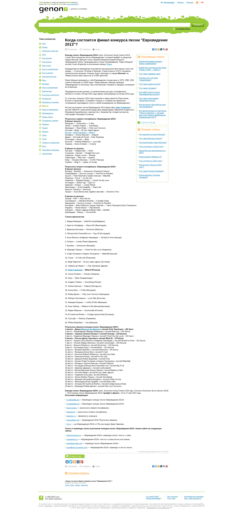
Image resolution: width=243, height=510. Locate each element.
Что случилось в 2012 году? (151, 146)
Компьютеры (47, 91)
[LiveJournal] (164, 49)
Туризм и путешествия (50, 143)
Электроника (47, 154)
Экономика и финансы (50, 150)
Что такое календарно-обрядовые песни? (149, 99)
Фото (44, 146)
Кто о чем (171, 498)
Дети (44, 55)
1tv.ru (68, 424)
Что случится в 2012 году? (150, 161)
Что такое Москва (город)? (150, 138)
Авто (44, 44)
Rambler (77, 485)
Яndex (72, 485)
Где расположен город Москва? (153, 142)
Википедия (84, 485)
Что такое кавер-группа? (149, 84)
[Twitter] (156, 49)
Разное (45, 128)
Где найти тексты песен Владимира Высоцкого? (149, 93)
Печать (97, 49)
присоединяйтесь (72, 4)
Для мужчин (47, 62)
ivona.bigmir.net (72, 420)
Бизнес (45, 47)
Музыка (45, 106)
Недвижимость (48, 113)
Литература (46, 99)
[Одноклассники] (158, 49)
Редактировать (72, 49)
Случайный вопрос (183, 29)
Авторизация (169, 2)
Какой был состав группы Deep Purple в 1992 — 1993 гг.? (152, 69)
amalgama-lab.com (74, 443)
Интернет (45, 84)
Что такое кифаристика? (149, 74)
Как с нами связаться (192, 498)
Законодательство (49, 77)
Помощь (180, 2)
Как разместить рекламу (193, 496)
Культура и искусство (50, 95)
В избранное (86, 49)
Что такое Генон (152, 496)
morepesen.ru (72, 439)
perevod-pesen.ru (73, 435)
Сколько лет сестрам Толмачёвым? (148, 79)
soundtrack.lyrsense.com (76, 447)
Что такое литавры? (148, 88)
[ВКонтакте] (153, 49)
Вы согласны (172, 496)
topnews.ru (71, 416)
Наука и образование (50, 110)
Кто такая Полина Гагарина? (151, 171)
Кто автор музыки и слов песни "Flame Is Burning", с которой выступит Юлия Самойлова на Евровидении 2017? (152, 114)
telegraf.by (70, 412)
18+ (202, 2)
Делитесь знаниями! (79, 9)
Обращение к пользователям (158, 508)
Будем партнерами (153, 498)
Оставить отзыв (75, 456)
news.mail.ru (71, 408)
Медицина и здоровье (50, 102)
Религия (45, 132)
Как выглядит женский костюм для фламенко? (152, 105)
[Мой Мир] (161, 49)
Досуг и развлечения (50, 69)
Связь (44, 135)
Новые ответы (47, 117)
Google (67, 485)
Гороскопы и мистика (50, 51)
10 (154, 122)
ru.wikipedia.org (73, 400)
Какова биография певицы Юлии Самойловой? (150, 62)
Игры (44, 80)
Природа (45, 124)
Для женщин (47, 58)
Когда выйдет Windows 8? (150, 157)
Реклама (190, 2)
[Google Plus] (166, 49)
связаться (48, 506)
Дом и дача (46, 66)
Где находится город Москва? (152, 134)
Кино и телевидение (50, 88)
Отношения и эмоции (50, 121)
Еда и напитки (47, 73)
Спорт (44, 139)
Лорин (109, 64)
